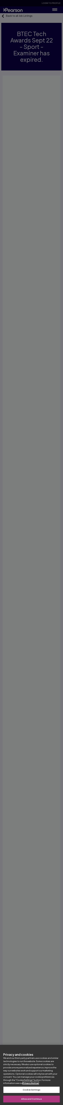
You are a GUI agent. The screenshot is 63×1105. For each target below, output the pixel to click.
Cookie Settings (31, 1089)
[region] (31, 1075)
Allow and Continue (31, 1099)
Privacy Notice (31, 1083)
